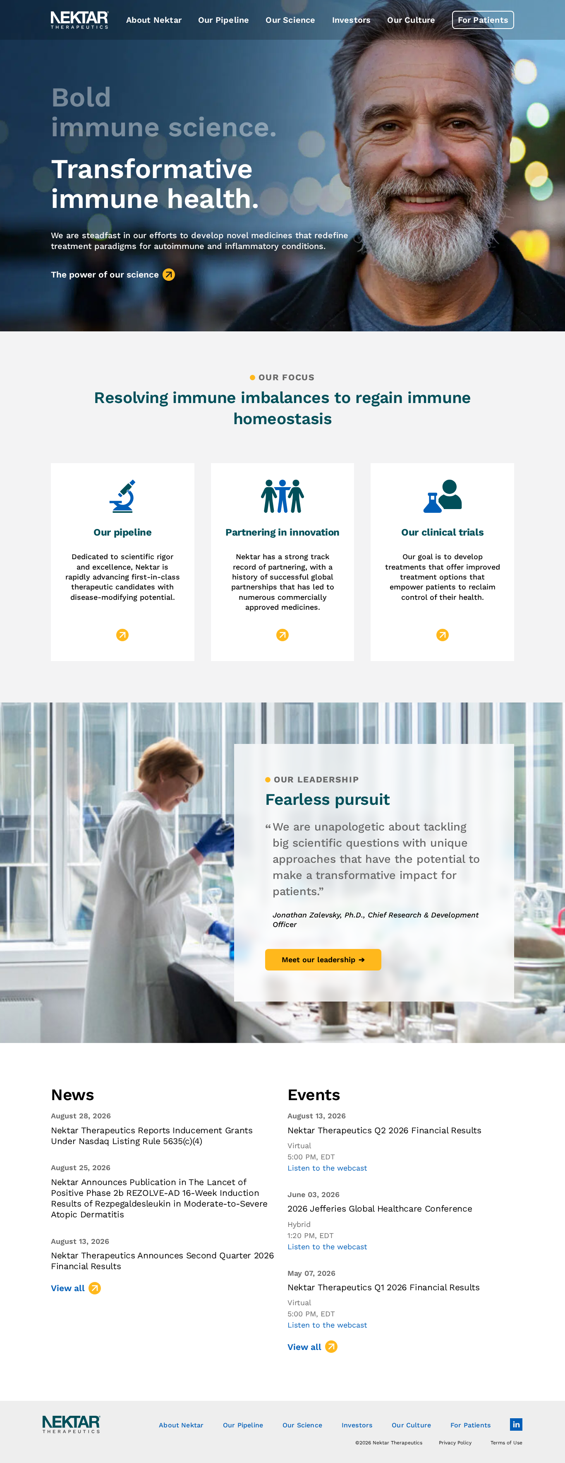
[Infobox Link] (122, 562)
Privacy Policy (455, 1443)
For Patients (470, 1425)
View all (68, 1288)
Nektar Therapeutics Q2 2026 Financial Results (384, 1130)
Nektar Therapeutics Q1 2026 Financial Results (383, 1287)
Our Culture (411, 1425)
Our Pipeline (243, 1425)
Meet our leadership (318, 959)
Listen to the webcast (327, 1168)
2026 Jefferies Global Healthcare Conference (379, 1208)
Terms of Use (506, 1443)
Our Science (302, 1425)
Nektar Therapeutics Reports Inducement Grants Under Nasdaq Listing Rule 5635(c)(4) (152, 1135)
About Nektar (181, 1425)
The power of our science (105, 274)
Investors (357, 1425)
